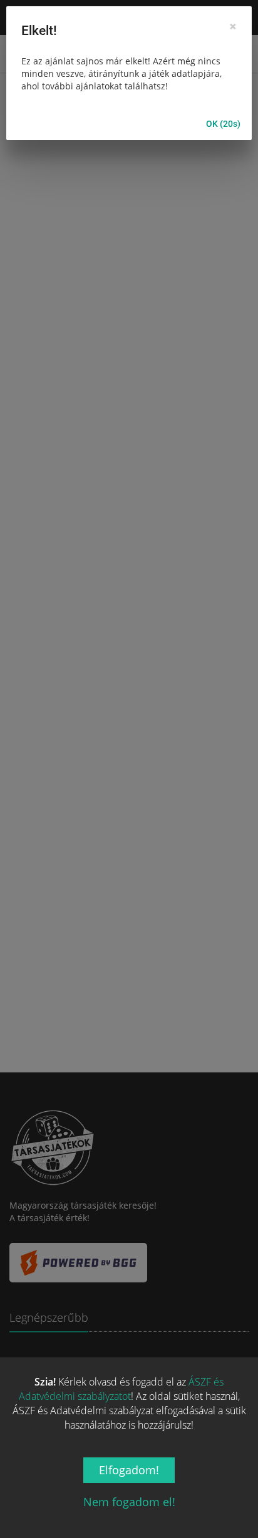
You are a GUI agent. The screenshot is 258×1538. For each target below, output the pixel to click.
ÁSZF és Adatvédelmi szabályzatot (121, 1389)
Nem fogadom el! (129, 1502)
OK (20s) (223, 124)
